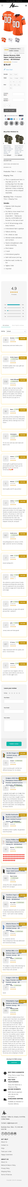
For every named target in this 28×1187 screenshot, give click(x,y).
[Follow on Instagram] (5, 1133)
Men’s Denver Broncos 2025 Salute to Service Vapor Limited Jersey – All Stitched (8, 149)
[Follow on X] (8, 1133)
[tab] (14, 167)
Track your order (10, 1)
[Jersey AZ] (14, 5)
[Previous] (3, 23)
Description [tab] (7, 160)
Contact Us (19, 1)
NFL (11, 53)
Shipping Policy (5, 1171)
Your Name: (7, 697)
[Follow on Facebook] (2, 1133)
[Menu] (2, 4)
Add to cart (10, 110)
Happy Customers (7, 1154)
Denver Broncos (19, 53)
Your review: (7, 717)
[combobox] (16, 331)
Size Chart (9, 69)
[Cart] (26, 5)
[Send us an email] (12, 1133)
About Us (4, 1142)
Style (5, 78)
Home (5, 53)
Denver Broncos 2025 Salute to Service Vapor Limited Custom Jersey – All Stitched (19, 149)
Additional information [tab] (11, 164)
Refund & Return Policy (8, 1165)
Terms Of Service (6, 1174)
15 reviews (14, 62)
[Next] (24, 23)
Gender (6, 74)
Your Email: (6, 707)
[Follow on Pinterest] (15, 1133)
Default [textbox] (9, 331)
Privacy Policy (5, 1168)
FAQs (2, 1148)
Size (5, 84)
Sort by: (6, 331)
